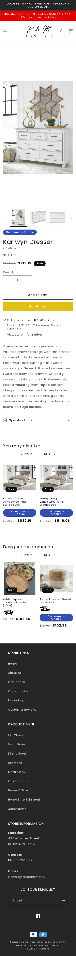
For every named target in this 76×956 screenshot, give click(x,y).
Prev (28, 454)
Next (48, 454)
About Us (15, 673)
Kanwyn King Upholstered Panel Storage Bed (52, 501)
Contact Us (16, 682)
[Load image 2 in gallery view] (37, 217)
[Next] (71, 218)
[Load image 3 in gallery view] (57, 217)
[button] (5, 31)
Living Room (17, 744)
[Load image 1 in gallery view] (18, 217)
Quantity (9, 272)
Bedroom (15, 763)
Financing (15, 700)
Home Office (18, 790)
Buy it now (38, 306)
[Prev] (4, 218)
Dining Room (17, 753)
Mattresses (16, 772)
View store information (24, 335)
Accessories (17, 809)
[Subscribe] (63, 900)
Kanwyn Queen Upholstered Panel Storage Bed (15, 501)
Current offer (18, 691)
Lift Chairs (16, 735)
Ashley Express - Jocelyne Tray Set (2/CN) (15, 602)
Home (12, 664)
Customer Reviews (22, 710)
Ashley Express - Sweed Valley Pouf (55, 601)
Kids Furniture (18, 781)
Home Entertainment (24, 799)
